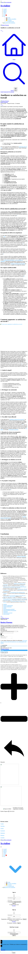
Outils (2, 91)
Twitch (2, 828)
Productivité (6, 91)
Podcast (5, 11)
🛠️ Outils (8, 17)
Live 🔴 (5, 15)
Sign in (14, 903)
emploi (4, 608)
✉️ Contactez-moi (10, 21)
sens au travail (6, 614)
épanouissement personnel (8, 609)
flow (5, 236)
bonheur (5, 604)
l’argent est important (21, 556)
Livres (4, 13)
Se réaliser (5, 5)
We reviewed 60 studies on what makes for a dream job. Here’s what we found (14, 596)
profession (5, 611)
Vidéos (4, 12)
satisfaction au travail (7, 612)
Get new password (14, 933)
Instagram (3, 833)
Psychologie (11, 91)
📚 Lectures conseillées (11, 19)
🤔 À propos (9, 20)
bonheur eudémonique (8, 605)
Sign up (24, 919)
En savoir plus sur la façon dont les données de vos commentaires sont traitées (14, 642)
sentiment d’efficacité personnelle (18, 263)
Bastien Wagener (4, 102)
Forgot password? (17, 901)
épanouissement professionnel (9, 610)
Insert (14, 952)
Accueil (5, 9)
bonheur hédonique (7, 606)
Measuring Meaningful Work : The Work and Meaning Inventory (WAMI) (14, 586)
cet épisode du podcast (13, 429)
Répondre (3, 950)
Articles (5, 10)
